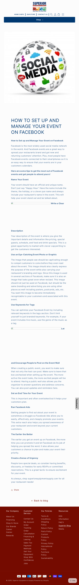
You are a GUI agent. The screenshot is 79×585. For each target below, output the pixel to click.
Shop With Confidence (29, 558)
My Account (29, 522)
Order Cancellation (29, 532)
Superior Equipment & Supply (23, 580)
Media (61, 529)
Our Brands (11, 526)
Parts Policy (46, 531)
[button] (51, 14)
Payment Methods (27, 547)
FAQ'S (61, 522)
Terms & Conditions (46, 517)
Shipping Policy (45, 523)
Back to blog (41, 500)
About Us (10, 516)
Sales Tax (28, 543)
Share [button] (16, 490)
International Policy (46, 547)
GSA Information (64, 517)
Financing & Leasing (29, 538)
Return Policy (47, 528)
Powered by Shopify (41, 580)
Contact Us (28, 519)
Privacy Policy (47, 543)
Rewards (10, 535)
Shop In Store (12, 523)
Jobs (26, 563)
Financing (10, 520)
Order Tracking (27, 526)
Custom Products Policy (45, 537)
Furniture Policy (45, 553)
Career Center (9, 530)
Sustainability (47, 558)
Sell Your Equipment (28, 552)
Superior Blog (65, 526)
